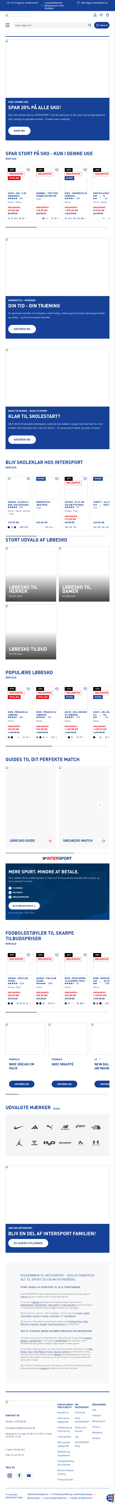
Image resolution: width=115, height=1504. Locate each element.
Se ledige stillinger (28, 1243)
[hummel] (34, 1143)
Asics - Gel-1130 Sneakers (17, 194)
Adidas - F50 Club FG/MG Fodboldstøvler (18, 979)
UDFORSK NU (22, 329)
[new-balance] (65, 1127)
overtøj (79, 1313)
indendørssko (35, 1340)
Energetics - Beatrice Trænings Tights (46, 503)
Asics (30, 1351)
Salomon (66, 1351)
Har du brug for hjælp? (65, 1406)
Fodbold (96, 1415)
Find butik (80, 1412)
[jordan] (19, 1143)
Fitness (96, 1426)
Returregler (33, 1497)
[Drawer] (8, 25)
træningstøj (53, 1305)
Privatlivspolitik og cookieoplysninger (72, 1494)
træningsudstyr (69, 1305)
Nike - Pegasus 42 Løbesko (18, 713)
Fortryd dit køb (65, 1479)
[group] (25, 1057)
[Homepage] (17, 15)
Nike (86, 1321)
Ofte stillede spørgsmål (64, 1444)
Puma (49, 1351)
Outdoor (96, 1438)
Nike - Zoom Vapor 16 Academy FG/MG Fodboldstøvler (75, 979)
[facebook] (19, 1475)
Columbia (34, 1324)
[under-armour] (96, 1143)
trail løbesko (70, 1316)
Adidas (24, 1351)
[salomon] (65, 1143)
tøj (53, 1307)
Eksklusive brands (80, 1429)
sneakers (88, 1338)
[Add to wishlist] (28, 170)
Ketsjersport (98, 1421)
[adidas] (34, 1127)
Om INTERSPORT (82, 1406)
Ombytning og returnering (65, 1429)
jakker (86, 1313)
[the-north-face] (96, 1127)
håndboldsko (61, 1340)
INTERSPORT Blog (82, 1444)
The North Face (75, 1321)
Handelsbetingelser (38, 1494)
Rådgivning (99, 1404)
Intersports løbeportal (63, 1420)
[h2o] (50, 1143)
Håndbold (97, 1432)
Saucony (57, 1351)
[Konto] (95, 15)
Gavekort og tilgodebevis (64, 1453)
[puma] (50, 1127)
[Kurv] (107, 15)
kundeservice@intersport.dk (20, 1427)
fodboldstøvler (27, 1305)
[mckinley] (80, 1143)
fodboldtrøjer (41, 1305)
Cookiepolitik (64, 1436)
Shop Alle (11, 158)
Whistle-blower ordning (66, 1472)
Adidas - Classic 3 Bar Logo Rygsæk (18, 503)
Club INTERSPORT (82, 1420)
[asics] (80, 1127)
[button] (100, 197)
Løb (94, 1409)
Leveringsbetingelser (55, 1497)
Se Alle (56, 1108)
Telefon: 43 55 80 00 (16, 1421)
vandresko (54, 1316)
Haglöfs (43, 1324)
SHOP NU (19, 130)
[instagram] (10, 1475)
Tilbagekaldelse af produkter (66, 1462)
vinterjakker (26, 1316)
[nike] (19, 1127)
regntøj (36, 1316)
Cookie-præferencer (81, 1497)
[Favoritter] (101, 15)
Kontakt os (63, 1412)
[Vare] (47, 179)
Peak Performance (56, 1324)
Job (77, 1436)
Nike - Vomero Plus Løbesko (76, 194)
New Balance (40, 1351)
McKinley (25, 1324)
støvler (46, 1316)
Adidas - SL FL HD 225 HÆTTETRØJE (74, 503)
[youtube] (29, 1475)
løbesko (35, 1302)
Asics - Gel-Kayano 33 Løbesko (76, 713)
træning (24, 1296)
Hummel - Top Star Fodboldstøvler (47, 194)
